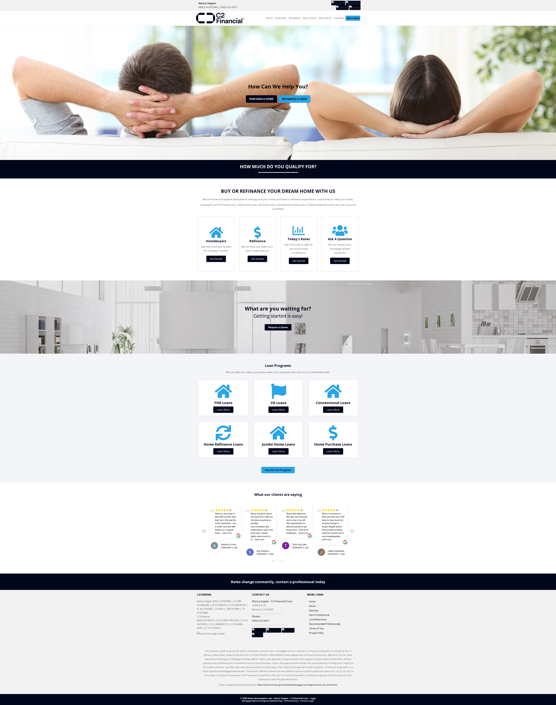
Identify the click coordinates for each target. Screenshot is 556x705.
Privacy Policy (316, 632)
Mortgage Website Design (254, 701)
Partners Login (307, 701)
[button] (338, 2)
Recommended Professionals (324, 624)
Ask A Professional (319, 615)
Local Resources (318, 619)
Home (312, 601)
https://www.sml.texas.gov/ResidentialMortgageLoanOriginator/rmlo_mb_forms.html (297, 684)
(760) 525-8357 (228, 7)
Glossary (313, 610)
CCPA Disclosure (291, 701)
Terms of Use (316, 628)
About (312, 606)
